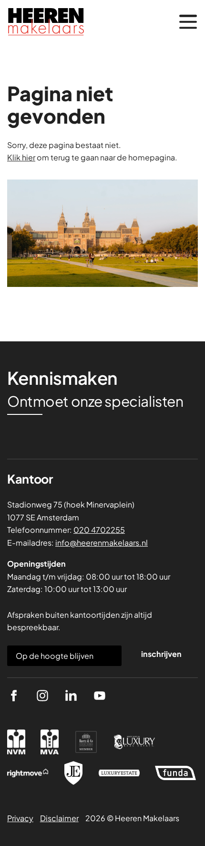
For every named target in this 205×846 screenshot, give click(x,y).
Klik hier (21, 157)
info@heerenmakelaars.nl (101, 543)
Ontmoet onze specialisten (95, 401)
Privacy (20, 818)
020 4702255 (99, 530)
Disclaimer (59, 818)
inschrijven (161, 654)
